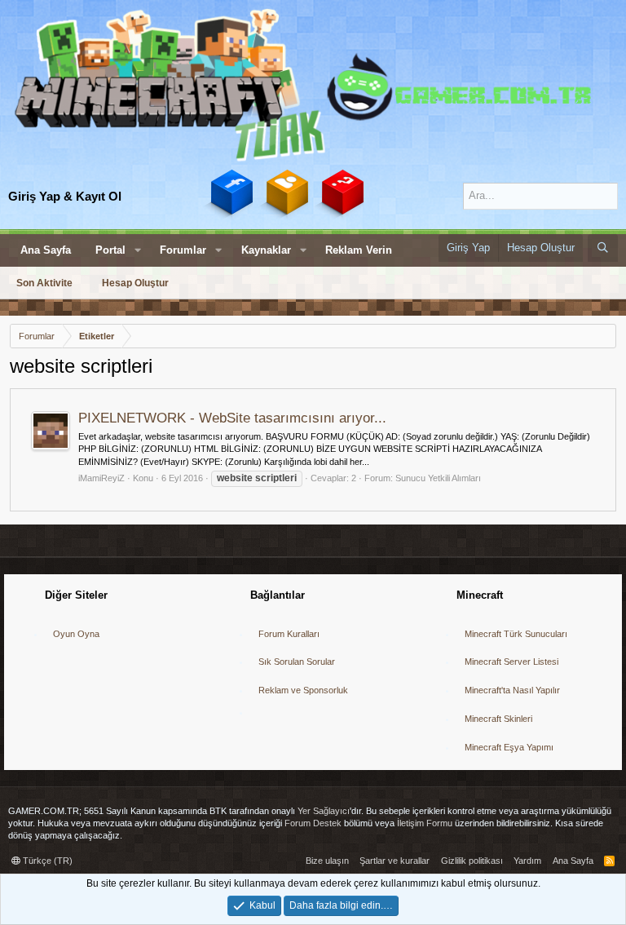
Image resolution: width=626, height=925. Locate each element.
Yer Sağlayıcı (324, 811)
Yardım (527, 860)
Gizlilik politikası (472, 860)
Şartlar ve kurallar (394, 860)
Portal (110, 250)
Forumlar (183, 250)
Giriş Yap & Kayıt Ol (64, 196)
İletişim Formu (424, 823)
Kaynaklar (266, 250)
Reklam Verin (358, 250)
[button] (137, 250)
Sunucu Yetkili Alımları (438, 478)
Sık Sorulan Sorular (296, 661)
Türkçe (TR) (46, 860)
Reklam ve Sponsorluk (303, 690)
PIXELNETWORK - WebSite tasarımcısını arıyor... (232, 418)
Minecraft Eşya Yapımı (509, 747)
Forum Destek (313, 823)
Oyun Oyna (76, 634)
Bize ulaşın (327, 860)
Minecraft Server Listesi (511, 661)
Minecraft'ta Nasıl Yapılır (512, 690)
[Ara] (603, 248)
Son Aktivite (44, 283)
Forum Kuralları (289, 634)
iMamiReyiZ (101, 478)
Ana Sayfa (45, 250)
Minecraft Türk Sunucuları (516, 634)
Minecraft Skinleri (498, 719)
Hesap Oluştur (135, 283)
